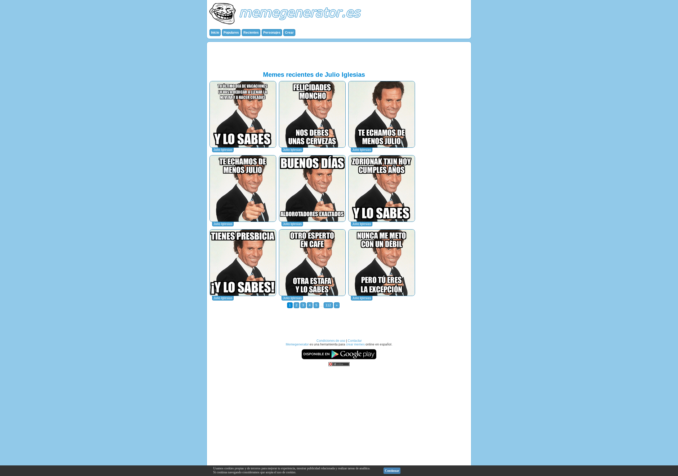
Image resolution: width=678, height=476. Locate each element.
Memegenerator (297, 344)
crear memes (355, 344)
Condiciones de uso (330, 341)
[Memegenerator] (286, 25)
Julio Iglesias (222, 150)
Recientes (251, 32)
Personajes (271, 32)
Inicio (215, 32)
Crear (289, 32)
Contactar (355, 341)
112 (328, 305)
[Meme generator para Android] (339, 358)
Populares (231, 32)
